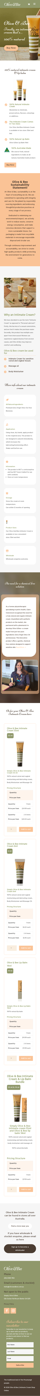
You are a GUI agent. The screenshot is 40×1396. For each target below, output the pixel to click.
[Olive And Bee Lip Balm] (20, 1002)
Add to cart (26, 829)
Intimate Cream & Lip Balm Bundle (21, 1079)
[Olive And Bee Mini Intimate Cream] (20, 885)
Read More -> (21, 647)
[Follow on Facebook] (7, 1311)
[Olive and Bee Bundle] (20, 1121)
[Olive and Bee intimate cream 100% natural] (20, 766)
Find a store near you (20, 1226)
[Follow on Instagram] (13, 1311)
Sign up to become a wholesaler (20, 1248)
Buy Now (11, 48)
